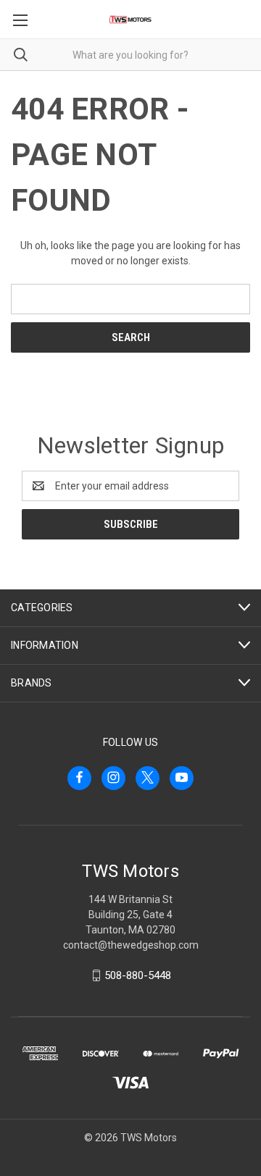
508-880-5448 (137, 975)
